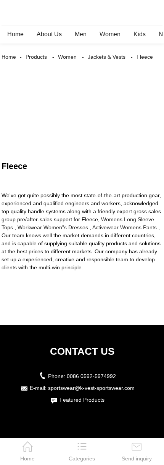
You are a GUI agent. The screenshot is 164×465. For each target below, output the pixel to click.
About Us (49, 34)
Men (81, 34)
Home (15, 34)
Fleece (145, 57)
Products (36, 57)
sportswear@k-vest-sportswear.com (91, 388)
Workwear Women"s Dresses (53, 227)
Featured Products (82, 400)
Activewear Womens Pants (124, 227)
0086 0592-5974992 (91, 376)
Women (110, 34)
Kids (139, 34)
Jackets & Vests (106, 57)
